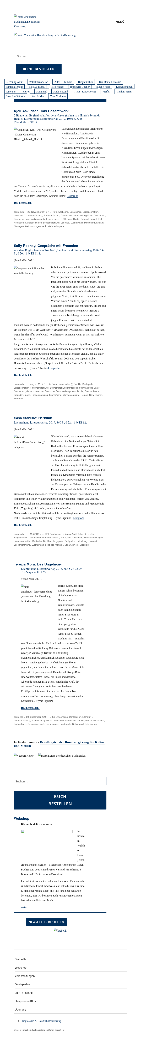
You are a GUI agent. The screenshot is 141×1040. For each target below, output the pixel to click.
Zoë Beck (19, 398)
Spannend (41, 91)
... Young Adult (14, 82)
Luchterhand (77, 222)
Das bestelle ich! (23, 203)
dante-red (18, 716)
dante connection (35, 391)
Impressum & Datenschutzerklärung (41, 1021)
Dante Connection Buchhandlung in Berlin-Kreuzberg (39, 1029)
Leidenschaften (124, 86)
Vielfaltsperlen (124, 91)
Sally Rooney (95, 394)
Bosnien (78, 537)
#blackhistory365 (38, 82)
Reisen (26, 91)
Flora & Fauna (37, 86)
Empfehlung (52, 219)
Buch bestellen (39, 68)
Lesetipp (65, 222)
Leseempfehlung (51, 222)
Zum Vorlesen (58, 96)
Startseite (20, 959)
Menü (120, 22)
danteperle (70, 720)
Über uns (20, 1009)
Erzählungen (65, 219)
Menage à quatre (71, 394)
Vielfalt (106, 91)
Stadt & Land (60, 91)
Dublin (80, 391)
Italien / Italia (103, 86)
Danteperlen (76, 211)
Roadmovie (65, 724)
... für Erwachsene (59, 211)
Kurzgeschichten (33, 222)
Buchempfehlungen (93, 537)
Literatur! (11, 91)
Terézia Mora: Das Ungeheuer (38, 564)
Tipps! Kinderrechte (85, 91)
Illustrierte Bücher (80, 86)
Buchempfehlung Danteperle (58, 215)
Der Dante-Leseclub (110, 82)
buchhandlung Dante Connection (89, 215)
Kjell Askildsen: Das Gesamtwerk (41, 110)
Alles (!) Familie (63, 82)
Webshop (20, 967)
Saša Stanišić (71, 544)
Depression (98, 720)
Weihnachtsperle (56, 226)
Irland (27, 394)
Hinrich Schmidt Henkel (85, 219)
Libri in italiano (24, 993)
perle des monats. (54, 544)
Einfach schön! (14, 86)
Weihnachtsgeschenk (35, 226)
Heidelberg (82, 541)
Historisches (57, 86)
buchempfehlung (34, 215)
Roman (84, 394)
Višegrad (84, 544)
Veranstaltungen (25, 976)
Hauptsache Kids (25, 1001)
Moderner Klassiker (93, 222)
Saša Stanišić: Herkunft (33, 417)
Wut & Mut (38, 96)
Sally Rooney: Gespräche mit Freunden (46, 245)
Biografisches (85, 82)
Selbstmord (78, 724)
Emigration (70, 541)
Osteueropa (33, 724)
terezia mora (91, 724)
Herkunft (93, 541)
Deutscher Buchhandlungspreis (29, 219)
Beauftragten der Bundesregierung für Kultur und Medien (59, 744)
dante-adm (19, 211)
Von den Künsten (15, 96)
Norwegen (19, 226)
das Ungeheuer (84, 720)
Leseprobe (72, 195)
